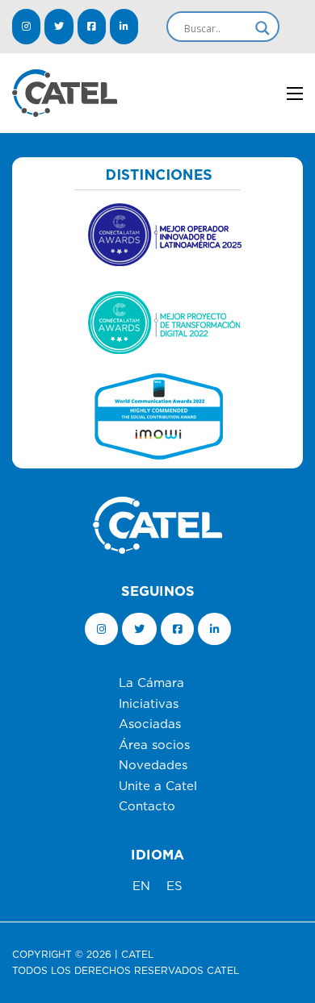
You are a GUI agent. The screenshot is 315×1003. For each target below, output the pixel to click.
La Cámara (151, 683)
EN (141, 886)
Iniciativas (148, 704)
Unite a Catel (158, 786)
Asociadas (150, 724)
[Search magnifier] (262, 28)
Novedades (153, 766)
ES (174, 886)
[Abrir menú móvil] (295, 93)
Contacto (147, 807)
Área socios (154, 745)
